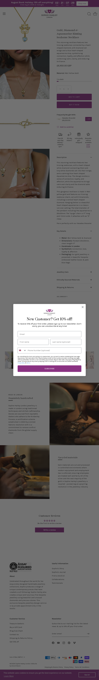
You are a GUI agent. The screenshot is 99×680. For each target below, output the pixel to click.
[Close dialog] (83, 307)
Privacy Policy (21, 363)
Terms (28, 363)
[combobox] (22, 350)
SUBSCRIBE (49, 368)
